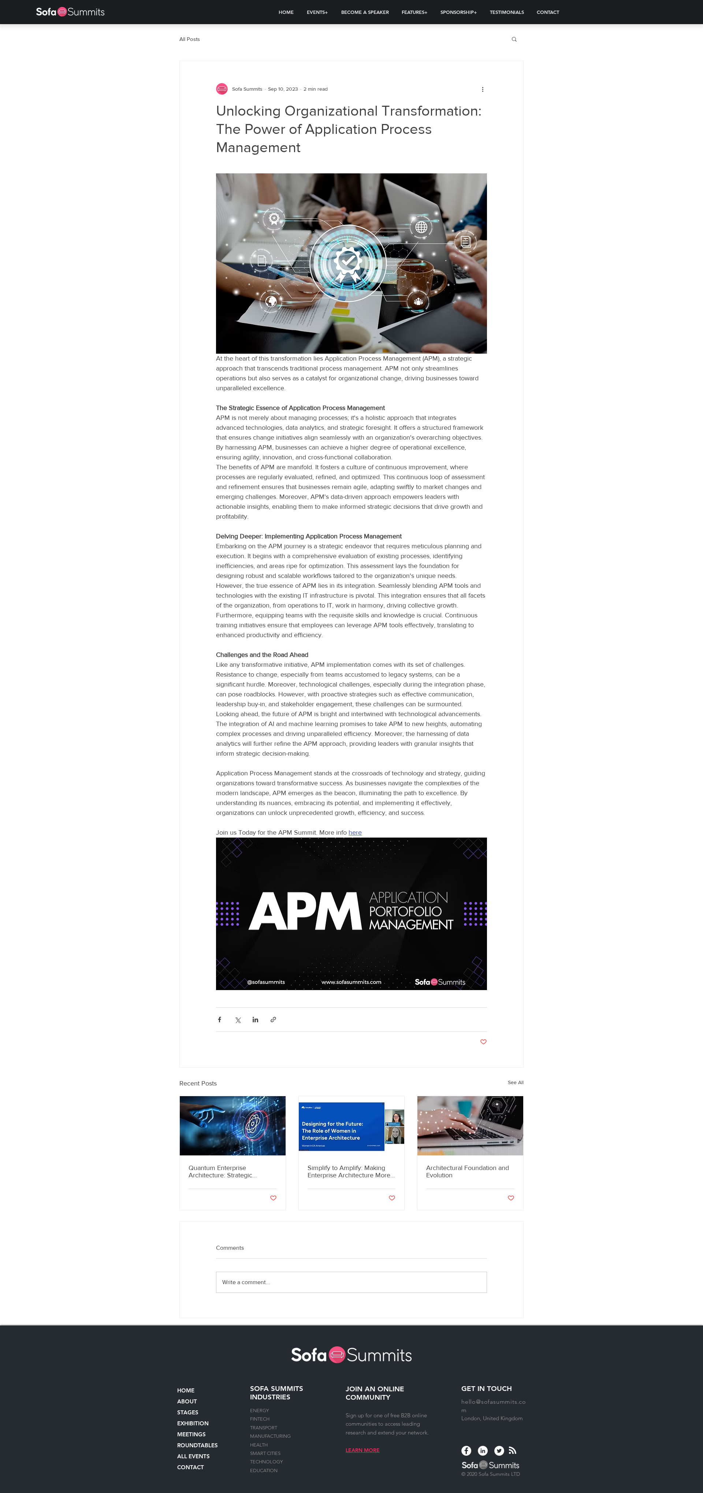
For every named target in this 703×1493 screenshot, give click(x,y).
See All (516, 1082)
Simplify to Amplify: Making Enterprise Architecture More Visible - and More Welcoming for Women (351, 1171)
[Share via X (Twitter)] (237, 1019)
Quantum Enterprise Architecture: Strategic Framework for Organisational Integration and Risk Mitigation (232, 1171)
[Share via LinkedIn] (255, 1019)
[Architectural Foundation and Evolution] (470, 1125)
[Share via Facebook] (219, 1019)
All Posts (189, 39)
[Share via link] (273, 1019)
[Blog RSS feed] (512, 1451)
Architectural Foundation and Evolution (467, 1171)
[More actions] (482, 88)
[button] (317, 12)
